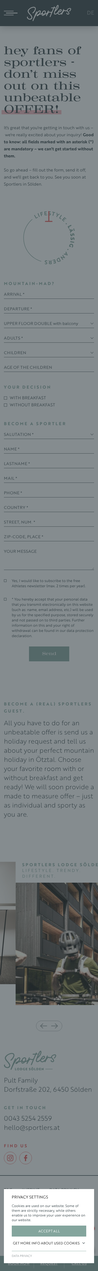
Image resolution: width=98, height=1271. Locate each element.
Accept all (49, 1231)
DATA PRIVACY (22, 1256)
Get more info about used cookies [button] (46, 1243)
